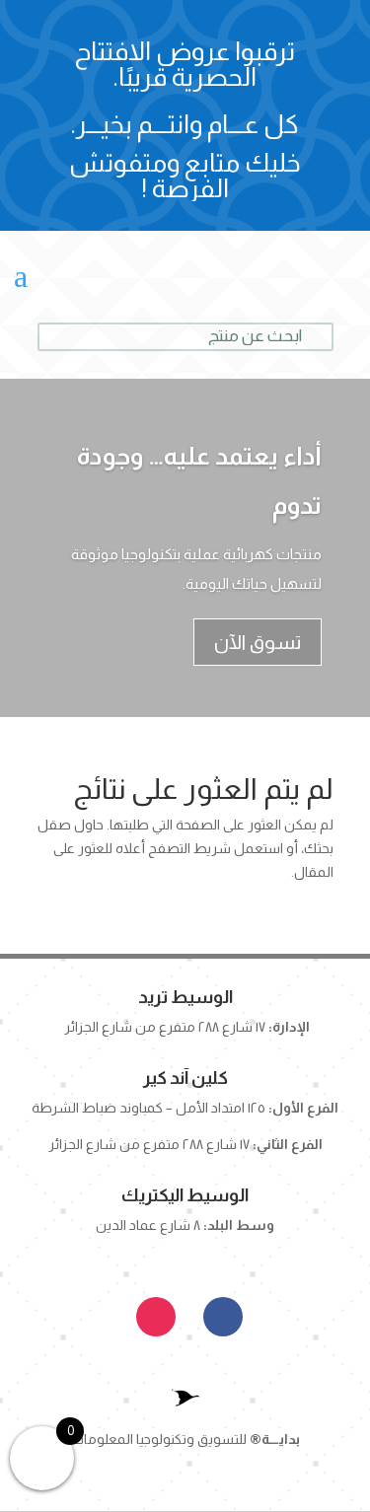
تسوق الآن (257, 642)
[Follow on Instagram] (156, 1316)
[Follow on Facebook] (223, 1316)
